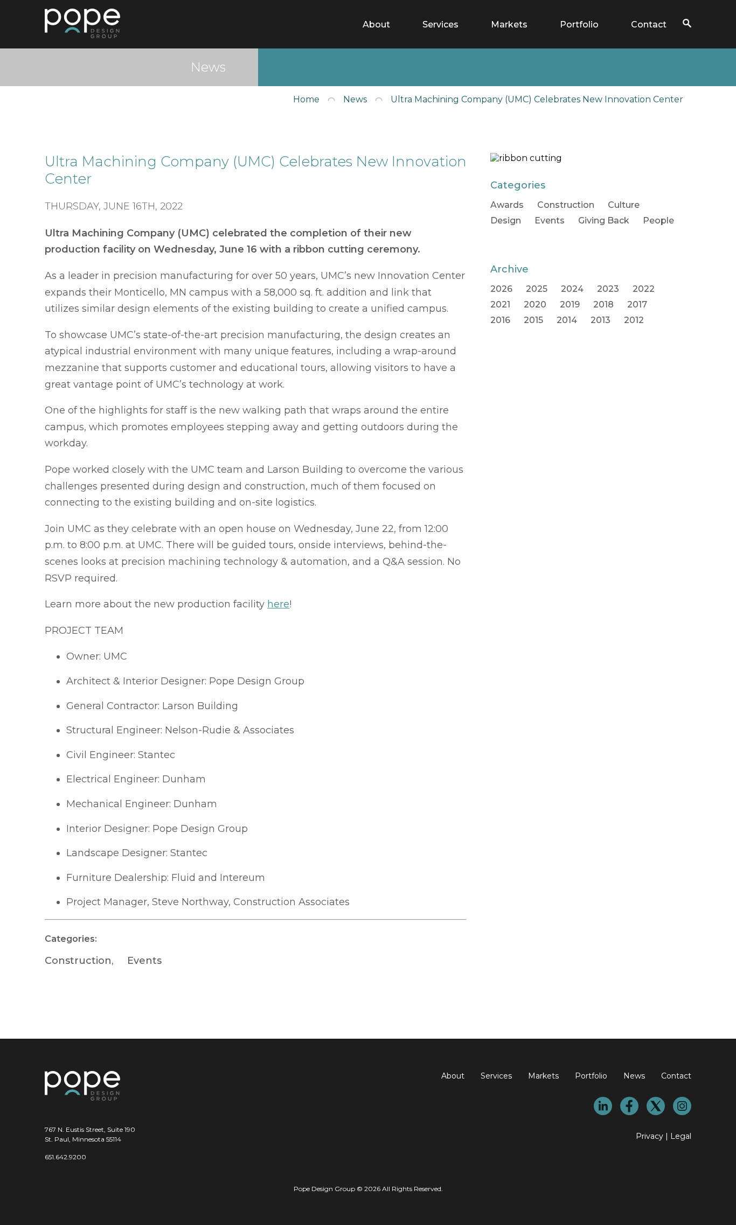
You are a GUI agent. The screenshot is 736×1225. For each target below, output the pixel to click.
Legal (680, 1136)
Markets (509, 24)
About (376, 24)
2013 (600, 320)
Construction (78, 961)
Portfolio (579, 24)
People (658, 220)
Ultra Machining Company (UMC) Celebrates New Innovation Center (537, 99)
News (355, 99)
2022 (644, 289)
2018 (603, 304)
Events (144, 961)
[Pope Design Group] (82, 35)
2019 (570, 304)
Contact (648, 24)
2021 (500, 304)
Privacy (649, 1136)
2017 (637, 304)
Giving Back (603, 220)
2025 (536, 289)
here (278, 604)
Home (306, 99)
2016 (500, 320)
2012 (634, 320)
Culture (624, 205)
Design (505, 220)
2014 (567, 320)
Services (440, 24)
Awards (507, 205)
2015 (533, 320)
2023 (608, 289)
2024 (572, 289)
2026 (501, 289)
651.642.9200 (65, 1157)
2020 (535, 304)
